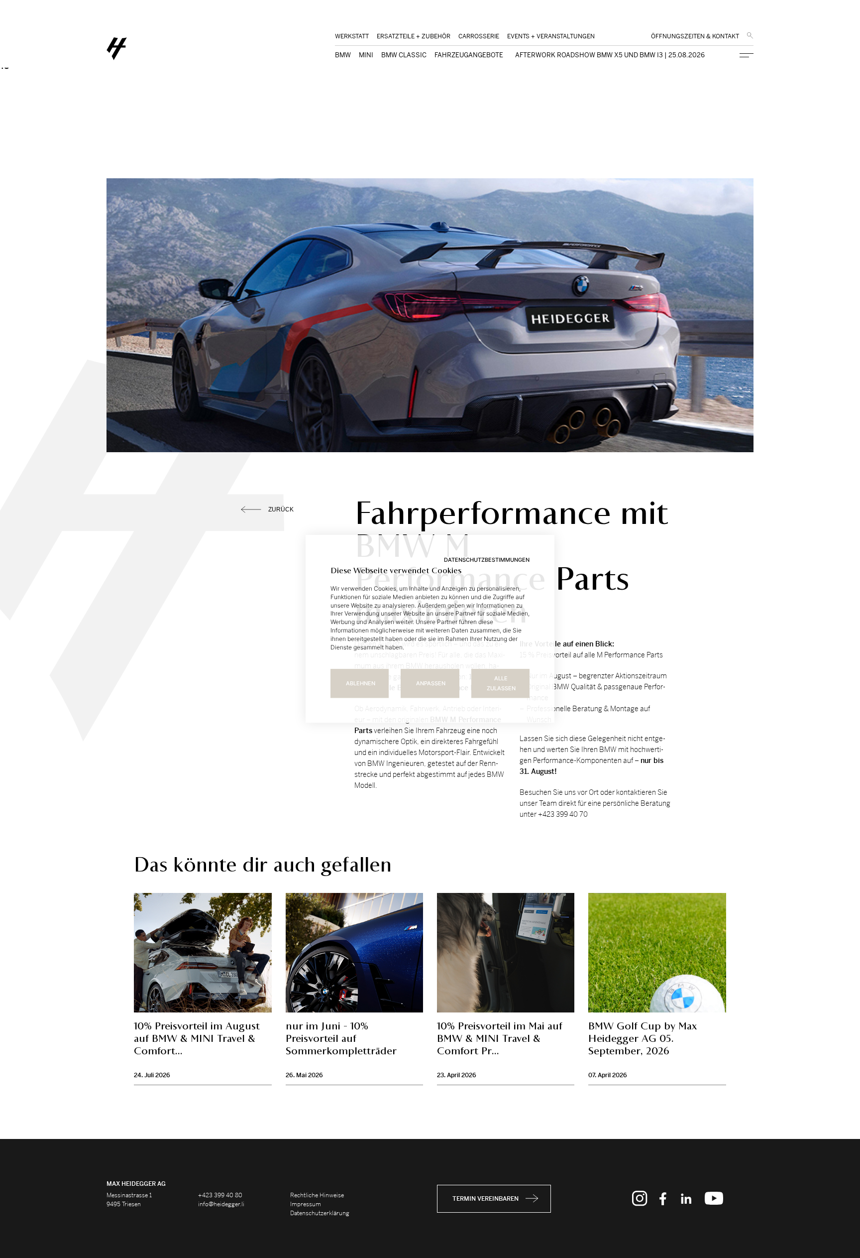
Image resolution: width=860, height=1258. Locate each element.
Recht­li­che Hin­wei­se (317, 1195)
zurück (281, 509)
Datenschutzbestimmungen (487, 559)
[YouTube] (714, 1198)
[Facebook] (663, 1198)
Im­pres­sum (305, 1204)
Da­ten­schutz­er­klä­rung (319, 1213)
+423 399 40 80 (220, 1195)
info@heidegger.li (221, 1204)
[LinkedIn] (686, 1198)
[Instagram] (640, 1198)
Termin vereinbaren (485, 1199)
